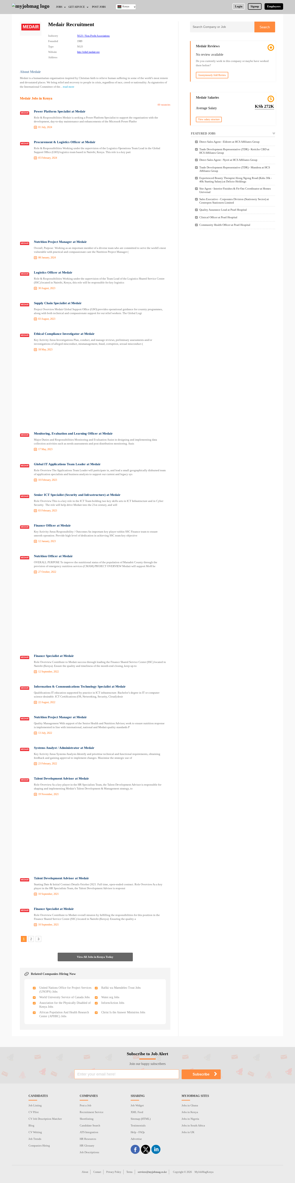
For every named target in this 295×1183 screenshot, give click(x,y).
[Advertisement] (95, 200)
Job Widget (137, 1105)
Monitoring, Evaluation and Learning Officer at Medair (73, 433)
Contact (97, 1172)
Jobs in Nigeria (190, 1118)
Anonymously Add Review (212, 75)
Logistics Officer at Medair (53, 272)
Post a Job (85, 1105)
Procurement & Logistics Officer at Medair (64, 142)
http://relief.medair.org (88, 52)
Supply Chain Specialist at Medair (58, 303)
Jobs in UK (188, 1132)
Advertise (136, 1138)
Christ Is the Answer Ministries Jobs (123, 1012)
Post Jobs (99, 6)
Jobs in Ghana (190, 1105)
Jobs (59, 6)
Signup (255, 6)
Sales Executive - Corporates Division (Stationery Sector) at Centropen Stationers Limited (234, 201)
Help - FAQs (138, 1132)
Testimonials (138, 1125)
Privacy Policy (113, 1172)
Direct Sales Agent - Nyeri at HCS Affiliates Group (228, 159)
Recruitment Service (91, 1112)
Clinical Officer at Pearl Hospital (218, 217)
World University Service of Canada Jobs (64, 997)
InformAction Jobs (112, 1002)
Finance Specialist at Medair (54, 656)
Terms (129, 1172)
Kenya (125, 6)
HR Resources (88, 1138)
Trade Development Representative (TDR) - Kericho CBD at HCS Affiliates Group (234, 151)
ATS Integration (89, 1132)
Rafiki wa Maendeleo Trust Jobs (121, 987)
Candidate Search (90, 1125)
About (85, 1172)
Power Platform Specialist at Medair (60, 111)
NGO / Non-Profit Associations (93, 35)
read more (68, 86)
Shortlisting (87, 1118)
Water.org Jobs (110, 997)
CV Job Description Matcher (45, 1118)
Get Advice (76, 6)
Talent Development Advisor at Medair (61, 778)
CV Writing (35, 1132)
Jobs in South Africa (193, 1125)
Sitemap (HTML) (141, 1118)
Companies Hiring (39, 1145)
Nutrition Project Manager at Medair (60, 242)
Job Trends (35, 1138)
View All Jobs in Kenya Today (95, 956)
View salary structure (209, 119)
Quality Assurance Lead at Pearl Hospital (223, 209)
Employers (274, 6)
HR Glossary (87, 1145)
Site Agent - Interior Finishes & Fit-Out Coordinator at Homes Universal (235, 190)
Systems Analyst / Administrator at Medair (64, 748)
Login (238, 6)
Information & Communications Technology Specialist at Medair (80, 686)
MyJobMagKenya (204, 1172)
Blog (31, 1125)
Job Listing (35, 1105)
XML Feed (137, 1112)
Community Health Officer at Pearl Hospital (224, 224)
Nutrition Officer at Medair (53, 556)
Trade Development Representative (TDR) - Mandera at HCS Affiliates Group (234, 169)
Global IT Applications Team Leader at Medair (67, 464)
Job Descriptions (89, 1152)
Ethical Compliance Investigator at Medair (64, 333)
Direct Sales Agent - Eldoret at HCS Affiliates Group (229, 141)
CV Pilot (34, 1112)
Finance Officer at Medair (52, 525)
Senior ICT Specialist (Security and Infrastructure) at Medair (77, 495)
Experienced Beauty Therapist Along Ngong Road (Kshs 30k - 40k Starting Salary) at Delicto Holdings (235, 179)
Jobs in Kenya (190, 1112)
